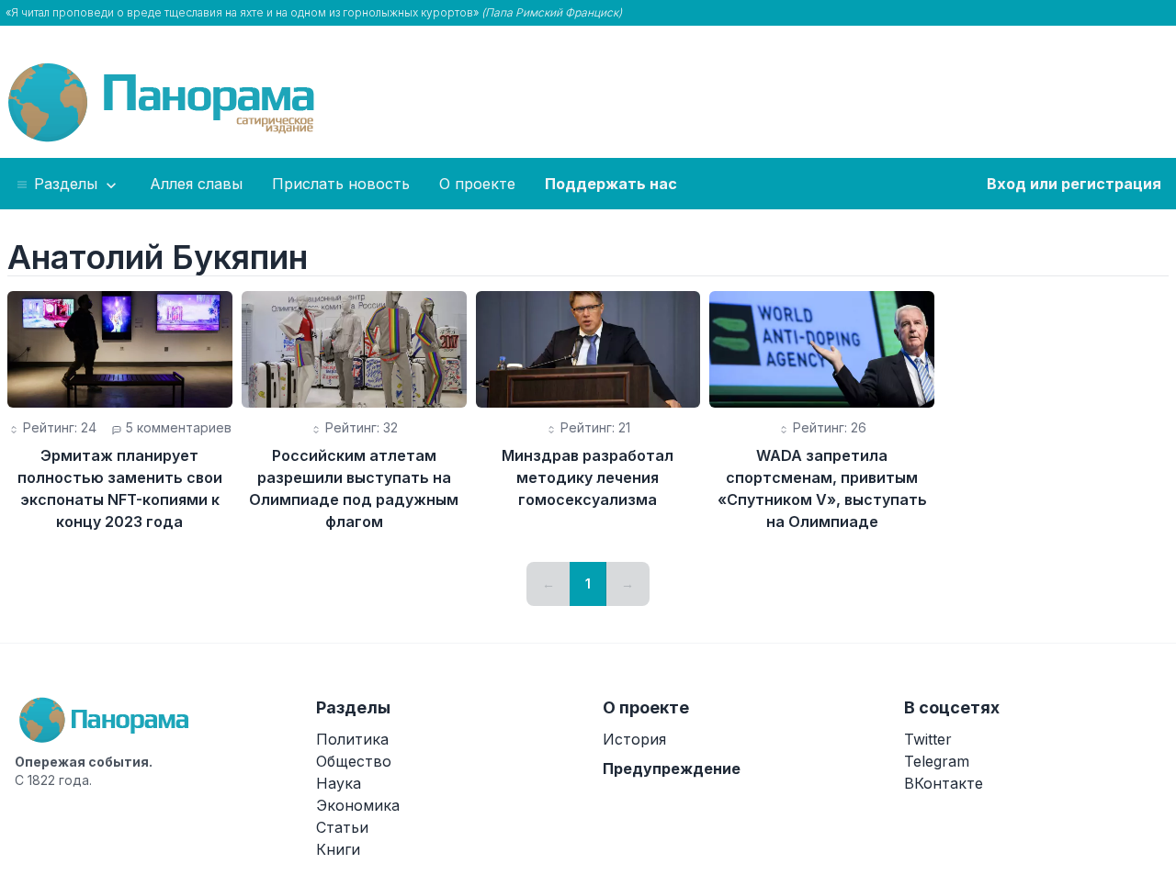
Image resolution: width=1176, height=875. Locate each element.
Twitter (928, 739)
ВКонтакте (943, 783)
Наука (338, 783)
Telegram (936, 761)
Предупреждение (672, 768)
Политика (352, 739)
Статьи (342, 827)
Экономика (358, 805)
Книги (338, 849)
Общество (353, 761)
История (634, 739)
